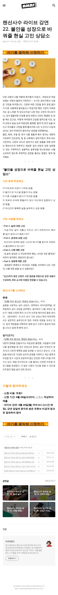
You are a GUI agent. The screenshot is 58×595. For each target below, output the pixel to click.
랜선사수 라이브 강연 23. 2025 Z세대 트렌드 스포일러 (20, 457)
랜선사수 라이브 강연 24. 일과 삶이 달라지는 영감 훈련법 (20, 453)
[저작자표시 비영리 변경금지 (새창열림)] (32, 437)
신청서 (39, 397)
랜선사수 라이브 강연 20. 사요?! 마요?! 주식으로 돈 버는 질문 (20, 466)
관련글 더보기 (50, 480)
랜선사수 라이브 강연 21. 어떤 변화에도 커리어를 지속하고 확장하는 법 (20, 462)
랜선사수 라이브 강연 (12, 447)
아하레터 (10, 541)
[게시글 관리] (14, 437)
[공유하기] (11, 437)
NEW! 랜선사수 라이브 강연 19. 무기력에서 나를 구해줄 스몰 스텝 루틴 (20, 471)
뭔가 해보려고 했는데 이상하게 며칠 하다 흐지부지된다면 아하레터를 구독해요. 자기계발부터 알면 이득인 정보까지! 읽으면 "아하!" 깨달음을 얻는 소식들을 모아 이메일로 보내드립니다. (23, 549)
